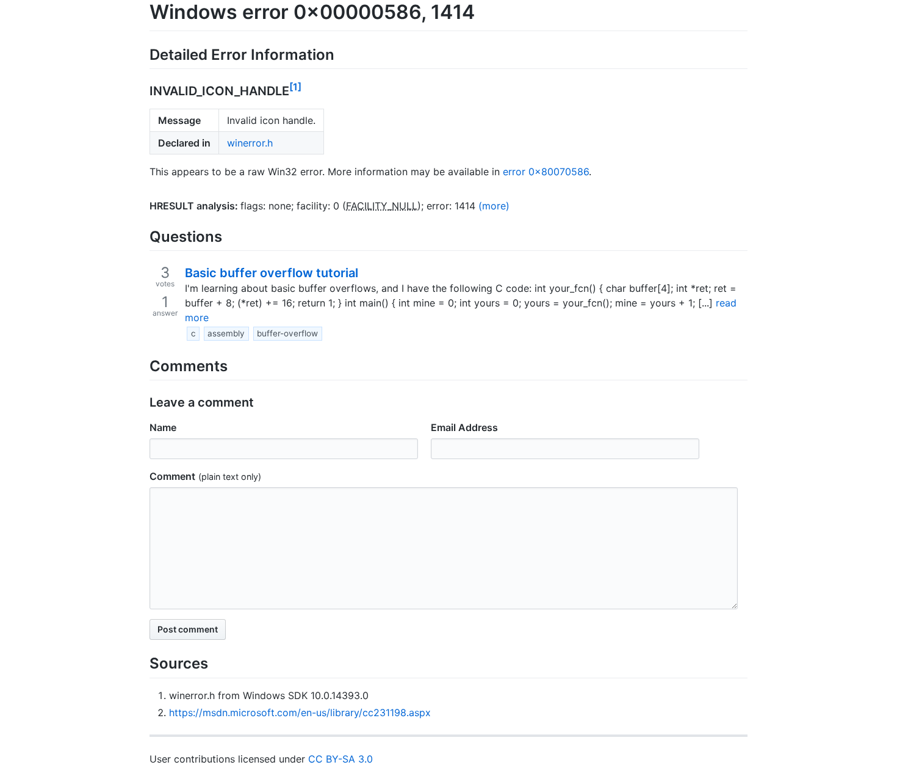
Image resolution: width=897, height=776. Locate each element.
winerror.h (250, 143)
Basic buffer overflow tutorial (271, 273)
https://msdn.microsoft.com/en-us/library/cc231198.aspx (300, 712)
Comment (172, 476)
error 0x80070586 (546, 171)
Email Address (464, 427)
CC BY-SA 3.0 (340, 759)
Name (163, 427)
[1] (295, 87)
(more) (494, 206)
